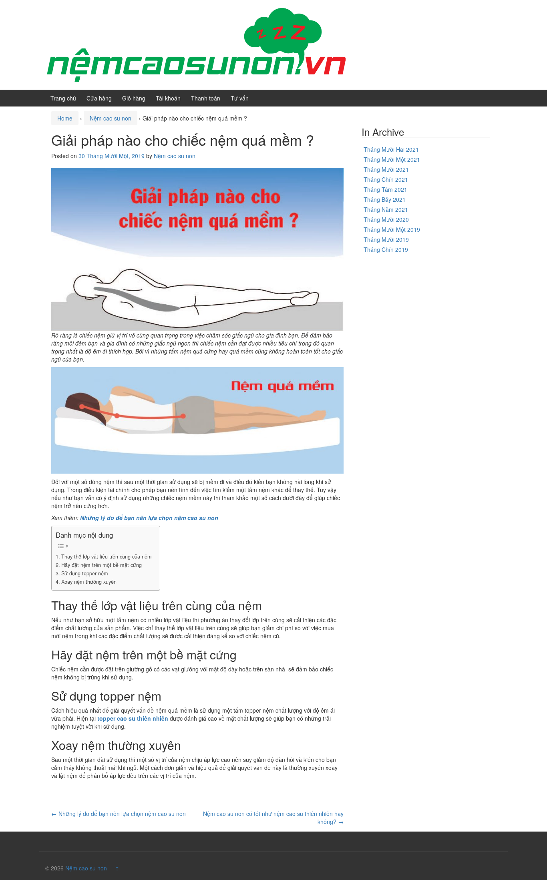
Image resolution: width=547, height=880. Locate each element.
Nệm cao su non (110, 118)
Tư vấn (240, 98)
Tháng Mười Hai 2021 (391, 149)
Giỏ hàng (133, 98)
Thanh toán (205, 98)
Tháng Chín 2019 (386, 249)
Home (64, 118)
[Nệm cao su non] (195, 44)
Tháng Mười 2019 (386, 239)
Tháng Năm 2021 (386, 209)
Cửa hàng (99, 98)
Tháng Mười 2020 (386, 219)
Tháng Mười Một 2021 (392, 159)
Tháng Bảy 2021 (385, 199)
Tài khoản (168, 98)
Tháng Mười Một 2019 (392, 229)
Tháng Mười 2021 (386, 169)
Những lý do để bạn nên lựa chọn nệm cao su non (149, 518)
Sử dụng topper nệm (84, 573)
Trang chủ (63, 98)
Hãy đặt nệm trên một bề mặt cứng (101, 565)
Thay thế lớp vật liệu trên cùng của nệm (106, 556)
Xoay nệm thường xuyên (89, 581)
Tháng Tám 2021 (385, 189)
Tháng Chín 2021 (386, 179)
